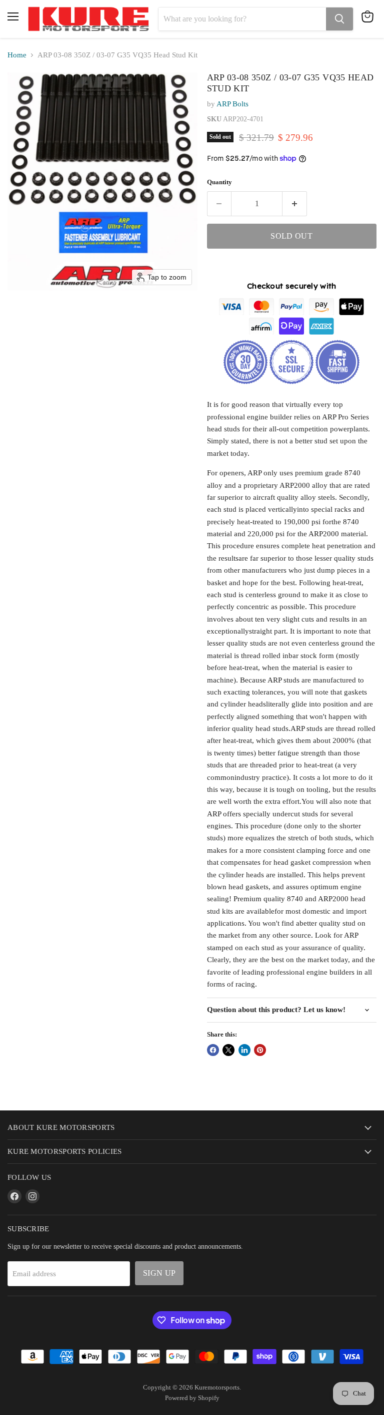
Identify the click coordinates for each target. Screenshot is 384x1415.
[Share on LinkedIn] (244, 1050)
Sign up (159, 1273)
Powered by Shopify (192, 1398)
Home (17, 55)
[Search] (339, 18)
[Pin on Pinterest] (260, 1050)
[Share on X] (228, 1050)
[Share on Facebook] (213, 1050)
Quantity (219, 182)
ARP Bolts (232, 104)
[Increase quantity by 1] (294, 203)
